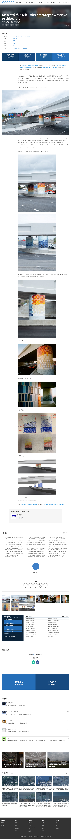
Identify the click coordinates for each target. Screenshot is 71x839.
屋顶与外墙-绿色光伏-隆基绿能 (31, 634)
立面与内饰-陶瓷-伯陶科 (30, 622)
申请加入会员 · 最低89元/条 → (9, 629)
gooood (8, 2)
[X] (40, 585)
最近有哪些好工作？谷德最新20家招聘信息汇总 (14, 538)
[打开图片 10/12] (15, 607)
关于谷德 (28, 2)
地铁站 (20, 48)
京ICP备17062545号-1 (36, 836)
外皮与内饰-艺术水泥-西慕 (30, 636)
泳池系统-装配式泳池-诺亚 (52, 622)
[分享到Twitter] (8, 25)
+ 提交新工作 (12, 533)
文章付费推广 (17, 824)
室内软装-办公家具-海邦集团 (52, 624)
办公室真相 (30, 825)
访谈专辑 (30, 824)
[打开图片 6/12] (48, 599)
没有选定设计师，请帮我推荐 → (9, 623)
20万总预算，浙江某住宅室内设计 (9, 636)
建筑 (43, 824)
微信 (56, 824)
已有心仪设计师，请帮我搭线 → (9, 621)
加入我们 (2, 825)
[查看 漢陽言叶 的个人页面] (4, 730)
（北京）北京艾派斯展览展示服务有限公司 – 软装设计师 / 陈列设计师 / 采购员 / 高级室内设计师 (57, 541)
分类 (24, 2)
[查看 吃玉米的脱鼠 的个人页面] (4, 703)
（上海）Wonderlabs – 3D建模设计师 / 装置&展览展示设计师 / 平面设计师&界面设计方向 (35, 556)
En (59, 2)
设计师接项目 (17, 828)
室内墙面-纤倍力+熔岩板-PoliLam (53, 626)
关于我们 (2, 824)
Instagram (57, 827)
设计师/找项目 (46, 2)
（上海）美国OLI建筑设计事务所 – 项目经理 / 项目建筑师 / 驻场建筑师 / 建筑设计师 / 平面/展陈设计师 (14, 548)
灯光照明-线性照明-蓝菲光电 (30, 638)
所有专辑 (30, 822)
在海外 (29, 830)
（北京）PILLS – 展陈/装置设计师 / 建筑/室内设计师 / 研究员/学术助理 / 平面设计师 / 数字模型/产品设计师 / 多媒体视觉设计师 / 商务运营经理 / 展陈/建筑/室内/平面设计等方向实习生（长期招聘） (35, 538)
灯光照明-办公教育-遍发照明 (52, 638)
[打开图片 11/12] (23, 607)
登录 (34, 654)
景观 (14, 41)
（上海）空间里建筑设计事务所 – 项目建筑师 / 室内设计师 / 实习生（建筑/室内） (57, 556)
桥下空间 (15, 48)
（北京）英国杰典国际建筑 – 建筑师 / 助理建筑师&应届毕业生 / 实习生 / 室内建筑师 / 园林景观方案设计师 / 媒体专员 (35, 548)
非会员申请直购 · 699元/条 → (9, 627)
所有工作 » (65, 533)
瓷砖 (14, 43)
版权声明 (2, 827)
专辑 (20, 2)
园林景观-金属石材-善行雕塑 (30, 630)
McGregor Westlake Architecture (21, 36)
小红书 (57, 825)
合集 (43, 827)
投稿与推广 (33, 2)
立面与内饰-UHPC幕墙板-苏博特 (53, 620)
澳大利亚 (15, 38)
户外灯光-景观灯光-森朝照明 (30, 624)
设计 (43, 830)
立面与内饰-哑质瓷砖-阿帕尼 (30, 626)
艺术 (43, 828)
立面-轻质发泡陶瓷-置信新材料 (31, 632)
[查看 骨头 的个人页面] (4, 739)
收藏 (16, 25)
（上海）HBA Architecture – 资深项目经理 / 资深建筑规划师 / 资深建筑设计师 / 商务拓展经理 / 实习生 (35, 541)
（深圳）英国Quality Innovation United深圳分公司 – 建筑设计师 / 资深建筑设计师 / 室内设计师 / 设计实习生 (57, 548)
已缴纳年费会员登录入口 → (9, 631)
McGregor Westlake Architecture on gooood (54, 504)
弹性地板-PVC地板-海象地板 (30, 620)
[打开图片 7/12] (56, 599)
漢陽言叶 (8, 729)
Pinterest (57, 828)
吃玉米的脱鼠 (9, 703)
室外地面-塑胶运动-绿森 (52, 636)
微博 (56, 822)
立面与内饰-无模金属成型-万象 (53, 630)
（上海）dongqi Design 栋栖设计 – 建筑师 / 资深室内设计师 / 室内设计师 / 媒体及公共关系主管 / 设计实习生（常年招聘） (57, 545)
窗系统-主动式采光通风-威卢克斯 (53, 632)
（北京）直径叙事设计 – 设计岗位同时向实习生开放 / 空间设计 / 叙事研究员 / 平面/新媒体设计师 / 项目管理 (14, 545)
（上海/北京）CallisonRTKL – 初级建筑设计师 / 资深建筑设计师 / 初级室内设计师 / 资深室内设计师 (14, 541)
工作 (43, 822)
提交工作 (12, 773)
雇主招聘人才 (17, 822)
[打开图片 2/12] (15, 599)
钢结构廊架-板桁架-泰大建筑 (30, 618)
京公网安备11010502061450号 (46, 836)
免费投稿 (2, 822)
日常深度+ (30, 828)
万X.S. (7, 720)
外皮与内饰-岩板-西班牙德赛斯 (53, 634)
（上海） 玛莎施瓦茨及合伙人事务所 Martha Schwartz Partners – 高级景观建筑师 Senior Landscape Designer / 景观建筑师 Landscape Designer (57, 538)
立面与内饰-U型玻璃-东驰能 (30, 628)
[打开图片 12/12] (31, 607)
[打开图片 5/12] (40, 599)
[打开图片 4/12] (31, 599)
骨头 (7, 738)
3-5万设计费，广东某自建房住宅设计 (10, 638)
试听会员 (53, 2)
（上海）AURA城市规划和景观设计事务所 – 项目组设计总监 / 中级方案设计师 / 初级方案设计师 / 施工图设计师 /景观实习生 (14, 552)
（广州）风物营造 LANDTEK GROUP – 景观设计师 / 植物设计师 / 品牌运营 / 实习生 (57, 552)
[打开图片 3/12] (23, 599)
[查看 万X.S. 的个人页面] (4, 721)
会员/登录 (66, 2)
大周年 (29, 831)
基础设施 (25, 48)
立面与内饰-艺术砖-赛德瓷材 (52, 628)
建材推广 (16, 825)
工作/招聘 (40, 2)
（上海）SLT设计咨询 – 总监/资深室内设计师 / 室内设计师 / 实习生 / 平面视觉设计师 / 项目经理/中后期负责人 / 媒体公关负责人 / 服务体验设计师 (35, 552)
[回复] (68, 703)
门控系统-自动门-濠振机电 (52, 618)
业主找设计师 (17, 827)
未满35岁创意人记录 (31, 827)
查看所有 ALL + (65, 616)
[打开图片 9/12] (6, 607)
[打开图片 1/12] (6, 599)
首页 (17, 2)
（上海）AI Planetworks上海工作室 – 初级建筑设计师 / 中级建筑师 (14, 556)
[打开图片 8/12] (65, 599)
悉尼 (14, 46)
